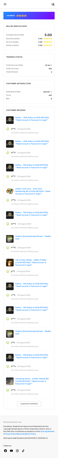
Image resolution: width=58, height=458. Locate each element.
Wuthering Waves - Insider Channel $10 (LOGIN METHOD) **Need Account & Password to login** (32, 381)
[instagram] (17, 450)
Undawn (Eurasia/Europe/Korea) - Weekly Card (33, 237)
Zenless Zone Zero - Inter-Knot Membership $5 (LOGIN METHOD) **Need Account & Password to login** (32, 191)
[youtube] (11, 450)
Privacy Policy (10, 434)
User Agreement (47, 431)
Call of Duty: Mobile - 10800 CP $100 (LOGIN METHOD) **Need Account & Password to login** (30, 262)
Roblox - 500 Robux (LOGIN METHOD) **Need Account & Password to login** (31, 166)
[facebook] (5, 450)
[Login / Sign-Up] (53, 4)
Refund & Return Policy (26, 434)
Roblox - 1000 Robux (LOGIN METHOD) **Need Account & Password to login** (32, 118)
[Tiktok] (23, 450)
